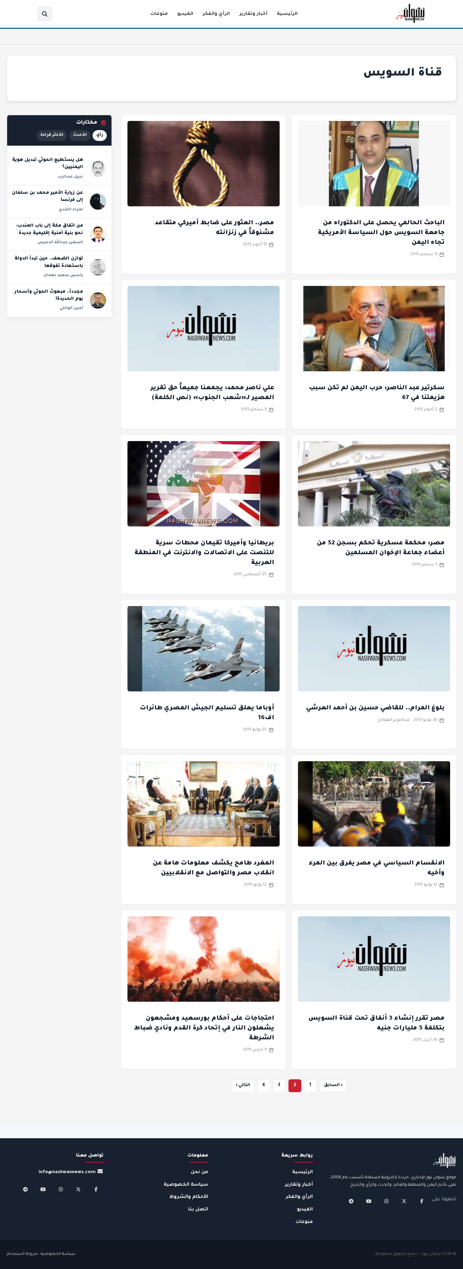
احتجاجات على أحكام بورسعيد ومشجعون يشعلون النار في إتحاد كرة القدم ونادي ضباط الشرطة (204, 1028)
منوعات (159, 14)
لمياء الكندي (71, 210)
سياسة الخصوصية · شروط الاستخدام (41, 1254)
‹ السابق (333, 1085)
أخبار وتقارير (253, 14)
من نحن (199, 1172)
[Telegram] (351, 1201)
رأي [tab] (99, 135)
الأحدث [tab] (80, 135)
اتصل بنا (198, 1209)
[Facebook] (421, 1201)
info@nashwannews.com (67, 1172)
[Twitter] (404, 1201)
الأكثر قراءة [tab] (51, 135)
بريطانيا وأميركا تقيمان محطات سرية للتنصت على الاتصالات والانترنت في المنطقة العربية (204, 553)
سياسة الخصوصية (186, 1184)
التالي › (243, 1085)
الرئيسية (287, 14)
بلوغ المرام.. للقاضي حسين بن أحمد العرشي (375, 708)
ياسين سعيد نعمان (63, 275)
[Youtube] (368, 1201)
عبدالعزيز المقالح (394, 720)
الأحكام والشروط (188, 1197)
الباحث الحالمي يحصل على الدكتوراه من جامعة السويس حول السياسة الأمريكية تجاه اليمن (381, 233)
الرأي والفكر (216, 14)
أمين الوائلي (71, 308)
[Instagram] (386, 1201)
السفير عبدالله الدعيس (60, 243)
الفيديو (185, 14)
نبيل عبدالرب (70, 177)
